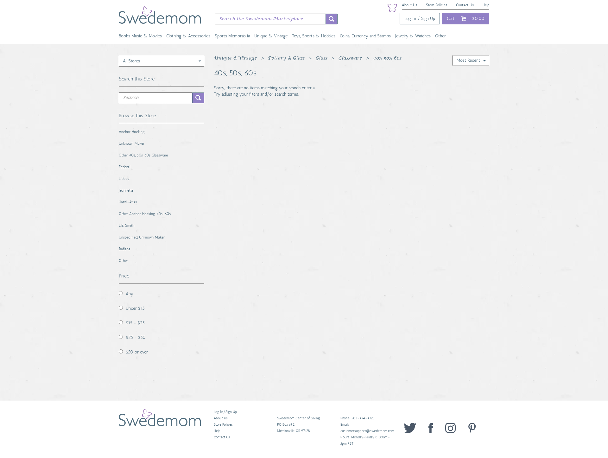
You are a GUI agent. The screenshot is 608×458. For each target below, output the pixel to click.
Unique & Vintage (271, 36)
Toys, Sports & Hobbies (313, 36)
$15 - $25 (135, 323)
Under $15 (135, 308)
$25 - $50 (136, 337)
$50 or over (137, 352)
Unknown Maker (131, 143)
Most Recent (468, 60)
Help (486, 5)
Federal (124, 167)
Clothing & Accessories (188, 36)
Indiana (124, 249)
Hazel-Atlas (128, 202)
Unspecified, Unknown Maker (142, 237)
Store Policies (436, 5)
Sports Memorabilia (232, 36)
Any (129, 293)
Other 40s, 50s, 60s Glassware (143, 155)
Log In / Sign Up (419, 18)
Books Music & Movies (140, 36)
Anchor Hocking (132, 132)
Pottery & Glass (286, 58)
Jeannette (126, 190)
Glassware (350, 58)
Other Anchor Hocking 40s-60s (145, 214)
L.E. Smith (126, 225)
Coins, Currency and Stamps (365, 36)
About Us (409, 5)
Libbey (124, 178)
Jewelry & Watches (413, 36)
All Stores (131, 61)
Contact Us (465, 5)
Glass (321, 58)
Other (440, 36)
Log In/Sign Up (225, 412)
